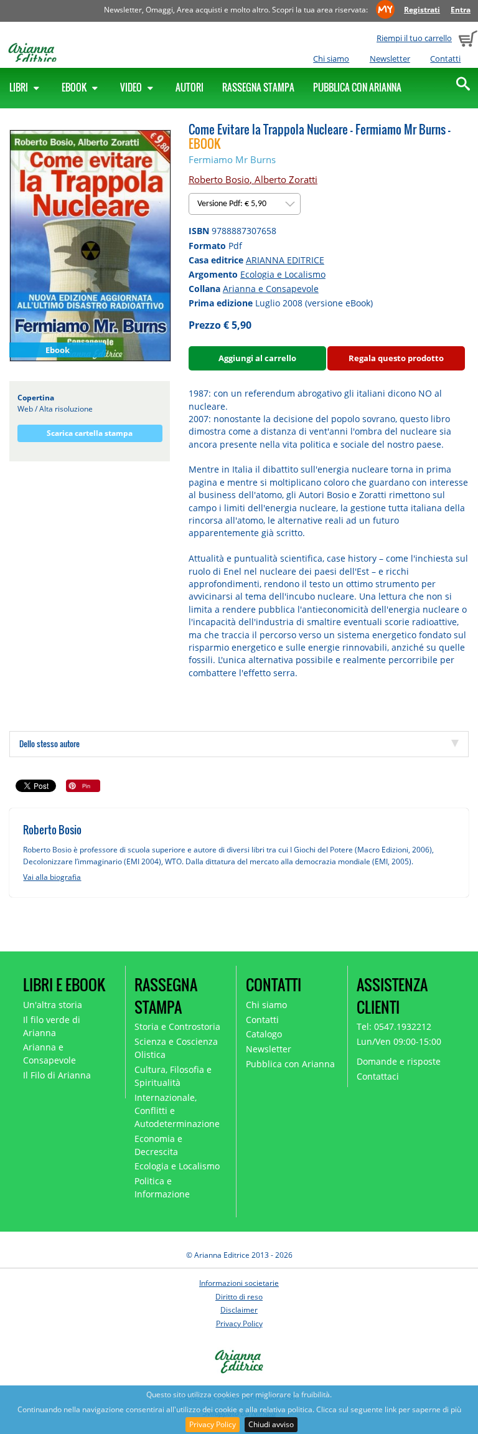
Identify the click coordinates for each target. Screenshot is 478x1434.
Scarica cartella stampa (90, 433)
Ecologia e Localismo (283, 274)
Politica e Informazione (162, 1187)
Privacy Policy (212, 1424)
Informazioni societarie (239, 1283)
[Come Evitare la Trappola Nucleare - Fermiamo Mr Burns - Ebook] (90, 245)
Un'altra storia (52, 1005)
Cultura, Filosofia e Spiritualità (173, 1076)
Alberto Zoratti (286, 179)
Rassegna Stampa (258, 87)
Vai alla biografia (52, 877)
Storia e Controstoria (177, 1026)
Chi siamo (331, 58)
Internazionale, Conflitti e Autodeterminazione (177, 1111)
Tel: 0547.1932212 (394, 1026)
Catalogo (264, 1034)
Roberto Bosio (219, 179)
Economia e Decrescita (158, 1145)
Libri (19, 87)
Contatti (445, 58)
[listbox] (245, 204)
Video (132, 87)
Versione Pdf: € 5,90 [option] (232, 204)
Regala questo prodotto (396, 358)
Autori (190, 87)
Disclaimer (239, 1309)
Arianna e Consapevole (271, 289)
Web (25, 408)
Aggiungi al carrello (257, 358)
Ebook (75, 87)
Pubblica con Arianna (357, 87)
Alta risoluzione (66, 408)
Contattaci (378, 1076)
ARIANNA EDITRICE (285, 260)
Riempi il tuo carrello (414, 38)
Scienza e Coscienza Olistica (176, 1047)
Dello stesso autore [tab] (49, 743)
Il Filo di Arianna (57, 1075)
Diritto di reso (239, 1296)
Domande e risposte (399, 1061)
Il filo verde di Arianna (51, 1026)
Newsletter (390, 58)
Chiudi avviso (271, 1424)
